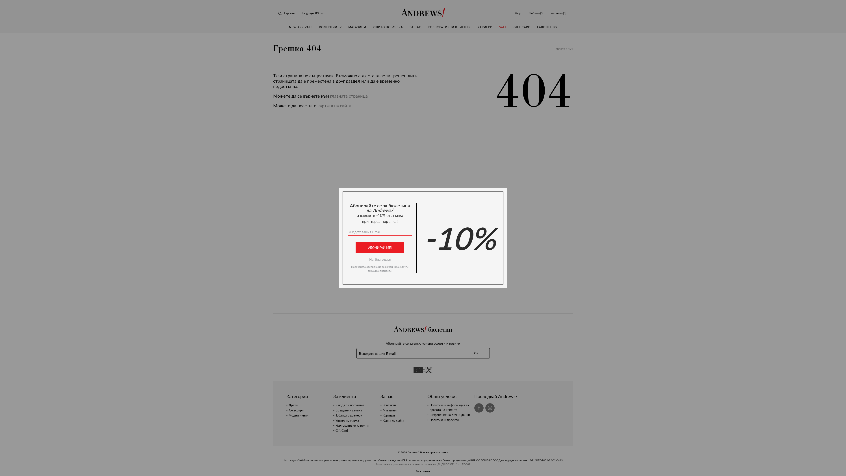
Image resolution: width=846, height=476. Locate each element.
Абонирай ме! (380, 247)
